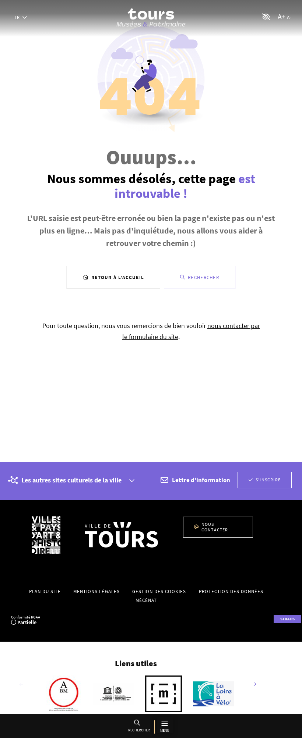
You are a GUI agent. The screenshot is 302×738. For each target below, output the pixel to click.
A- (289, 17)
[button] (138, 727)
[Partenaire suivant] (254, 684)
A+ (281, 16)
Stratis (287, 618)
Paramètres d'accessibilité (266, 16)
